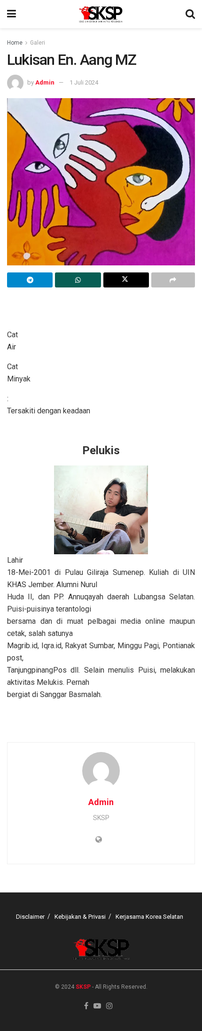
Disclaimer (30, 916)
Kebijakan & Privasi (80, 916)
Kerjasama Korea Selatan (149, 916)
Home (15, 42)
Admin (44, 82)
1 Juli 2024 (84, 82)
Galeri (37, 42)
